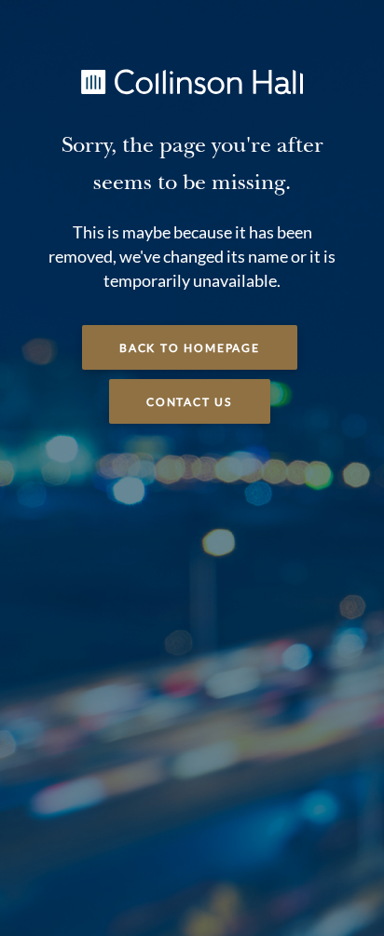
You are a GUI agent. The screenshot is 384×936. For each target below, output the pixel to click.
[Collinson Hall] (192, 80)
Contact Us (189, 402)
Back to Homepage (189, 348)
